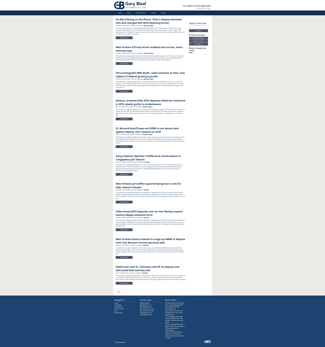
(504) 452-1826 (147, 315)
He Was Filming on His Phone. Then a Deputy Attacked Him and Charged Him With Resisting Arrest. (174, 306)
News (152, 25)
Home (120, 13)
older (118, 292)
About (129, 13)
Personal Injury (119, 309)
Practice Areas (140, 13)
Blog (115, 311)
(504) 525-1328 (204, 8)
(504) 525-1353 (146, 313)
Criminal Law (118, 307)
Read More (124, 38)
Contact (163, 13)
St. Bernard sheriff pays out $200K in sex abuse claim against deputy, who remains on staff (174, 335)
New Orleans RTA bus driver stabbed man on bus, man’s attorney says (174, 313)
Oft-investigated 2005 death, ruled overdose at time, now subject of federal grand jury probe (174, 319)
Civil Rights (117, 305)
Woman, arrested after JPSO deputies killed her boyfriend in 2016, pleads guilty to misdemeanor (175, 327)
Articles (153, 13)
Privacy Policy (118, 313)
